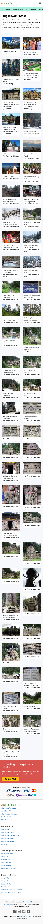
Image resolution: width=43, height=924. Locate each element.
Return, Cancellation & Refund (11, 890)
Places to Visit (17, 9)
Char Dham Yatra (7, 820)
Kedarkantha (5, 860)
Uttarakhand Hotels (7, 838)
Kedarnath (4, 868)
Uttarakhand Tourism (8, 832)
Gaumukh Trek (6, 865)
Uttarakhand (5, 829)
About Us (4, 844)
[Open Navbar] (40, 3)
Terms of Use (16, 893)
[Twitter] (23, 911)
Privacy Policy (6, 893)
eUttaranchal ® (26, 916)
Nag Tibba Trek (6, 863)
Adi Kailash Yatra (6, 811)
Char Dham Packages (8, 808)
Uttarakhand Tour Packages (10, 835)
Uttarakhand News (7, 841)
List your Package (7, 881)
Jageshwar (6, 9)
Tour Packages (30, 9)
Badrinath (12, 868)
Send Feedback (6, 887)
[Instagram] (19, 911)
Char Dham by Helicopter (9, 814)
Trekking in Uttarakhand (9, 817)
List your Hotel (6, 884)
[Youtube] (28, 911)
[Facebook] (14, 911)
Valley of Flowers (7, 854)
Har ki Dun (4, 857)
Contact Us (5, 878)
